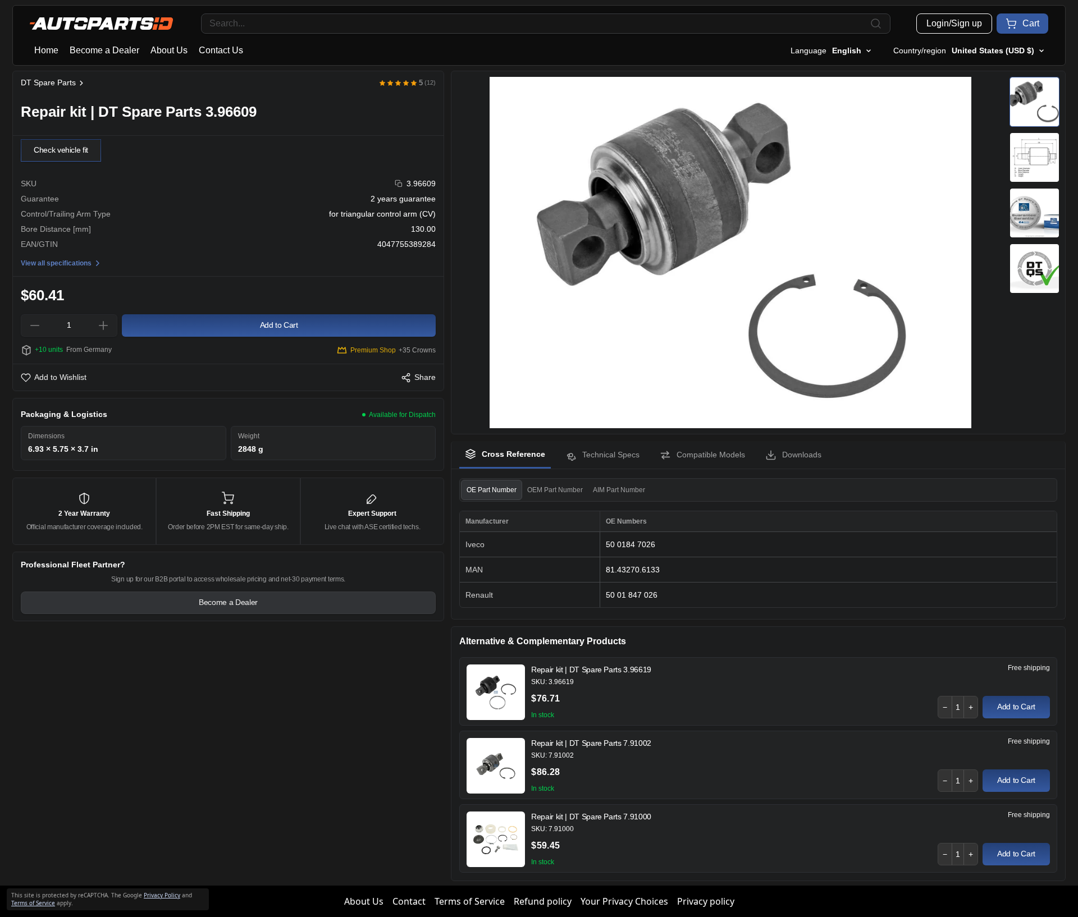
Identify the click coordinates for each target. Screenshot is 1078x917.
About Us (169, 50)
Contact (409, 901)
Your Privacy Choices (624, 901)
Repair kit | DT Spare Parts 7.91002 (591, 743)
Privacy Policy (162, 895)
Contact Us (221, 50)
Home (46, 50)
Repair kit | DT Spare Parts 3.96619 (591, 669)
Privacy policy (705, 901)
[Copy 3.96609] (399, 184)
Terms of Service (470, 901)
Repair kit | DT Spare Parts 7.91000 (591, 816)
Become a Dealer (104, 50)
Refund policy (543, 901)
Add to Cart (1016, 706)
